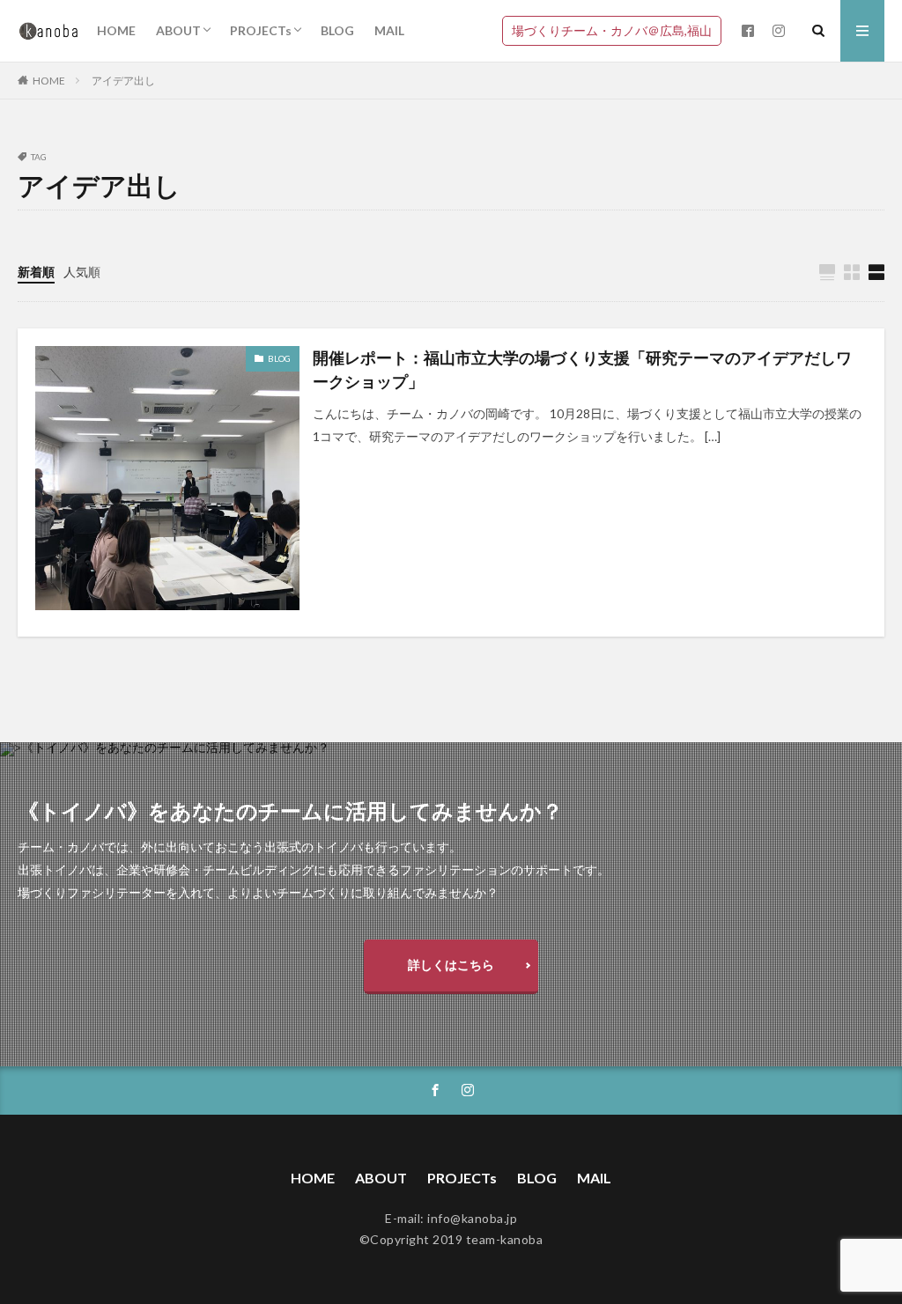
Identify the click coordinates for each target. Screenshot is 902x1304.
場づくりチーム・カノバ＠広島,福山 (612, 30)
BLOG (337, 30)
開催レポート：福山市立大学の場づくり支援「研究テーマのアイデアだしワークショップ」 (582, 369)
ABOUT (178, 30)
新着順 (36, 271)
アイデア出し (123, 80)
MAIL (389, 30)
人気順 (81, 271)
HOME (116, 30)
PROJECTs (261, 30)
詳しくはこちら (451, 964)
